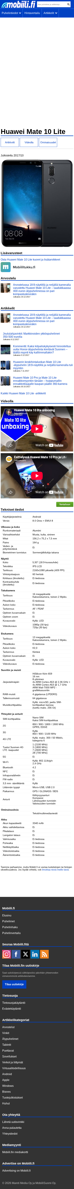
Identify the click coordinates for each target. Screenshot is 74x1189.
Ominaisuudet (48, 142)
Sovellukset (9, 1056)
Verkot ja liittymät (12, 1062)
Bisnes (6, 1091)
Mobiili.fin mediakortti (15, 1152)
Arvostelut (8, 1027)
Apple (5, 1080)
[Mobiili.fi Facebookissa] (16, 954)
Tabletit (6, 1044)
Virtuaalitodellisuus (14, 1068)
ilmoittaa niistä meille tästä (55, 869)
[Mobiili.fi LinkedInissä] (35, 954)
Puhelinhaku (10, 927)
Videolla (29, 142)
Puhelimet (8, 921)
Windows (8, 1085)
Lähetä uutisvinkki (13, 1121)
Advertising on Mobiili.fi (16, 1170)
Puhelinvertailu (11, 933)
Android (7, 1074)
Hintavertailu (32, 13)
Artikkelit (49, 13)
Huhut (6, 1103)
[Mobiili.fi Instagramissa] (6, 954)
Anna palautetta (12, 1127)
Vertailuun (64, 504)
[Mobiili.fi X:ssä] (25, 954)
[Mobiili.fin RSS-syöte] (44, 954)
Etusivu (6, 915)
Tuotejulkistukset (12, 1097)
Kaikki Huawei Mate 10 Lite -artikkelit (23, 393)
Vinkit (5, 1033)
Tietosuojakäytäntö (13, 1002)
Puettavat (8, 1050)
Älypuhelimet (10, 1038)
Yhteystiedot (9, 1133)
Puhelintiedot (10, 13)
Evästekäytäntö (11, 1008)
